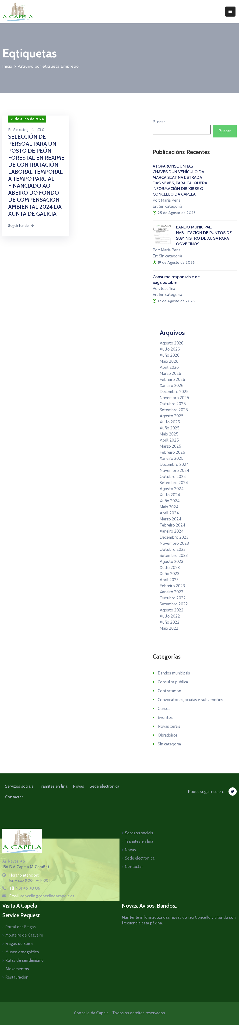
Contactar (14, 797)
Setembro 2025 (174, 410)
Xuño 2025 (169, 428)
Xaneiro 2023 (171, 592)
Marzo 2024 (170, 519)
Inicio (7, 66)
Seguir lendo (18, 225)
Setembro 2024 (174, 482)
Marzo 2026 (170, 373)
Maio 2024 (169, 507)
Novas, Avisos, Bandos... (150, 905)
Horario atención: (24, 875)
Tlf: (24, 888)
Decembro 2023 (174, 537)
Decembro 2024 (174, 464)
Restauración (16, 977)
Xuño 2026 (169, 355)
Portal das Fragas (20, 926)
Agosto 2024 (171, 488)
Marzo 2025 (170, 446)
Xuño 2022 (169, 622)
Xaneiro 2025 (171, 458)
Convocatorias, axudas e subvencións (190, 699)
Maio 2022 (169, 628)
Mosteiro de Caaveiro (24, 935)
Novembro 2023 (174, 543)
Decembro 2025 (174, 391)
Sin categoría (23, 129)
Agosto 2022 (171, 610)
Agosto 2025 (171, 416)
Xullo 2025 (170, 422)
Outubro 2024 (173, 476)
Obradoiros (168, 735)
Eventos (165, 717)
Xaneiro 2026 (171, 385)
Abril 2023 (169, 580)
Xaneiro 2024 (171, 531)
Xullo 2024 (170, 495)
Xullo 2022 (170, 616)
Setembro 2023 (174, 555)
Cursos (164, 708)
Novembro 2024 (174, 470)
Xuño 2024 (169, 501)
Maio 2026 (169, 361)
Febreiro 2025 (172, 452)
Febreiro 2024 (172, 525)
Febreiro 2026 (172, 379)
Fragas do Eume (19, 943)
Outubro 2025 (173, 404)
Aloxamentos (17, 968)
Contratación (169, 691)
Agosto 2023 (171, 561)
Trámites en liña (53, 786)
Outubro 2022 (173, 598)
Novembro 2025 (174, 397)
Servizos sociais (19, 786)
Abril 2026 (169, 367)
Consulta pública (173, 682)
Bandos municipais (174, 673)
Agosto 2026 (171, 343)
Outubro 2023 (173, 549)
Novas (78, 786)
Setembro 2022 (174, 604)
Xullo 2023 (170, 567)
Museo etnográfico (22, 952)
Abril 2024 (169, 513)
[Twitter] (232, 791)
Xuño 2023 (169, 573)
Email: (41, 896)
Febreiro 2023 (172, 586)
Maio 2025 (169, 434)
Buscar (159, 122)
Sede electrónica (104, 786)
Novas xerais (169, 726)
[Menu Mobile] (230, 12)
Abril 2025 (169, 440)
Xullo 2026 (170, 349)
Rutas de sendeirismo (24, 960)
